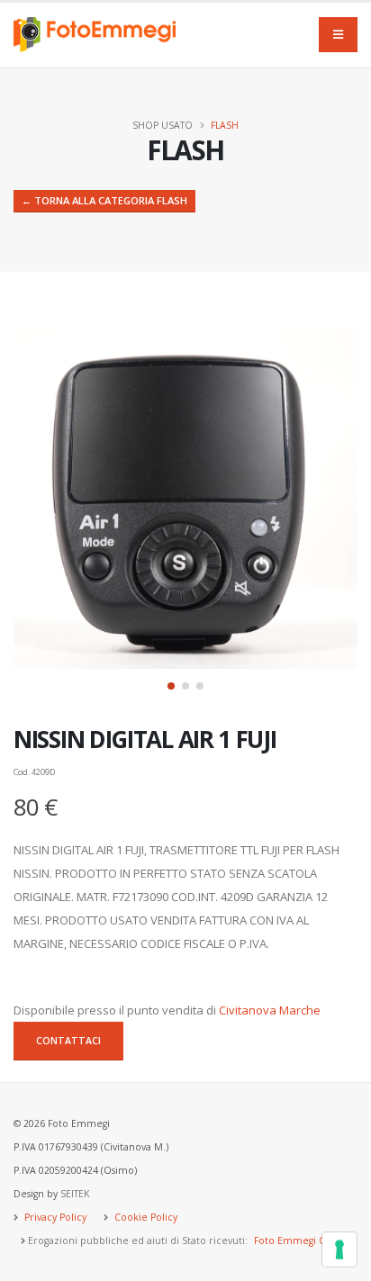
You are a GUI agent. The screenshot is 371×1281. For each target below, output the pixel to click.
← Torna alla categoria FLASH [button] (104, 200)
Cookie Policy (144, 1217)
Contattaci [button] (68, 1040)
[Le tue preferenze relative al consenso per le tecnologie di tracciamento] (339, 1249)
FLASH (225, 125)
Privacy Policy (54, 1217)
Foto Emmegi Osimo (301, 1240)
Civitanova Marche (270, 1010)
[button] (171, 686)
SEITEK (74, 1193)
